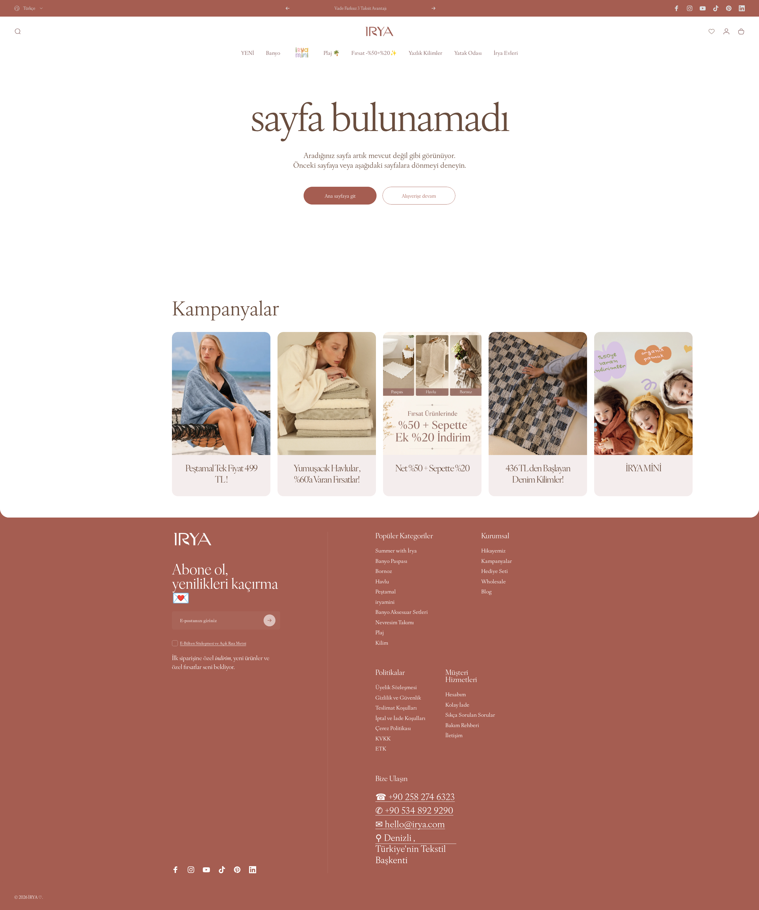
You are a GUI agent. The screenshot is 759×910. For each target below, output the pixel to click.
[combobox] (29, 8)
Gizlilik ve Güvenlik (398, 697)
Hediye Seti (494, 571)
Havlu (382, 581)
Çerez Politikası (393, 728)
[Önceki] (287, 8)
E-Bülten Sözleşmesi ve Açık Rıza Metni (213, 643)
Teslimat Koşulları (396, 707)
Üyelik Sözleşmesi (396, 687)
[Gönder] (269, 620)
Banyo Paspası (391, 561)
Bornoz (383, 571)
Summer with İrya (396, 550)
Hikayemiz (493, 550)
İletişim (454, 735)
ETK (380, 748)
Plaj (379, 632)
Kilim (381, 642)
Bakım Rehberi (462, 725)
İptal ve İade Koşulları (400, 718)
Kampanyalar (496, 561)
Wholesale (493, 581)
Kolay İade (457, 704)
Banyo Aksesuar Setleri (401, 612)
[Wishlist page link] (712, 31)
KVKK (383, 738)
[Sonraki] (433, 8)
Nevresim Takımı (394, 622)
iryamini (385, 601)
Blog (486, 591)
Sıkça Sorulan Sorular (470, 714)
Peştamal (385, 591)
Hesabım (455, 694)
